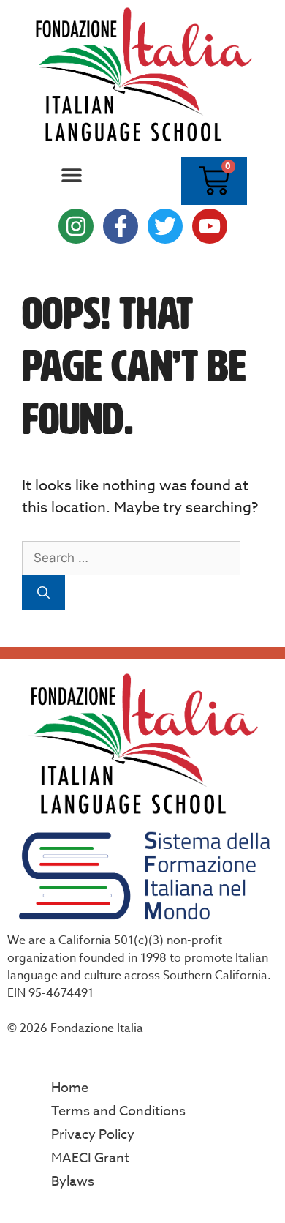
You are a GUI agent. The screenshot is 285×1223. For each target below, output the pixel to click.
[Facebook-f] (120, 226)
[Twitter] (165, 226)
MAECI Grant (90, 1158)
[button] (71, 175)
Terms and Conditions (118, 1111)
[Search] (43, 592)
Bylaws (72, 1182)
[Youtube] (209, 226)
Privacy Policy (92, 1135)
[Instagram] (76, 226)
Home (69, 1088)
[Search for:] (131, 557)
